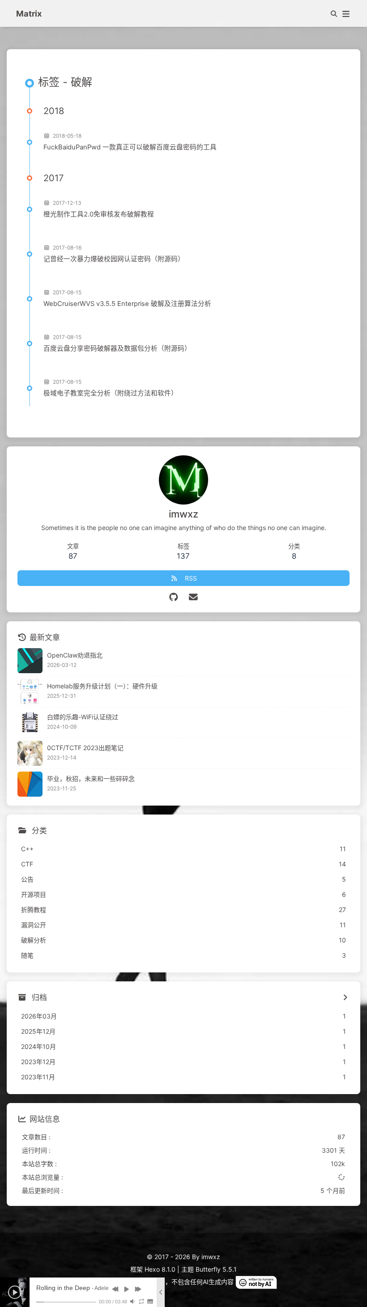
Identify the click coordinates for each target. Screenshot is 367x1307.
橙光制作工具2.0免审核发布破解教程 (98, 214)
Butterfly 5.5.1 (216, 1269)
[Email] (193, 597)
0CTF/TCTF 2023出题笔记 (85, 747)
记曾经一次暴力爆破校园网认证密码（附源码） (113, 259)
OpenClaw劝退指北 (74, 655)
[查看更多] (345, 998)
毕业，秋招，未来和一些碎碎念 (91, 778)
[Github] (173, 597)
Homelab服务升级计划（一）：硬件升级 (102, 686)
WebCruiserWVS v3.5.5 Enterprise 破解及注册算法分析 (127, 304)
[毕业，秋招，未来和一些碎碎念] (30, 784)
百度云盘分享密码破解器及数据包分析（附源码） (117, 348)
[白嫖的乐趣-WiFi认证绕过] (30, 722)
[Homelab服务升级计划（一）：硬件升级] (30, 691)
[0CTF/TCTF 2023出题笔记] (30, 753)
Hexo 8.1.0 (160, 1269)
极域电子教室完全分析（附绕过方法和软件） (110, 393)
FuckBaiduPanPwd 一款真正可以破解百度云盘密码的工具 (130, 147)
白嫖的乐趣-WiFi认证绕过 (82, 717)
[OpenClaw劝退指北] (30, 660)
